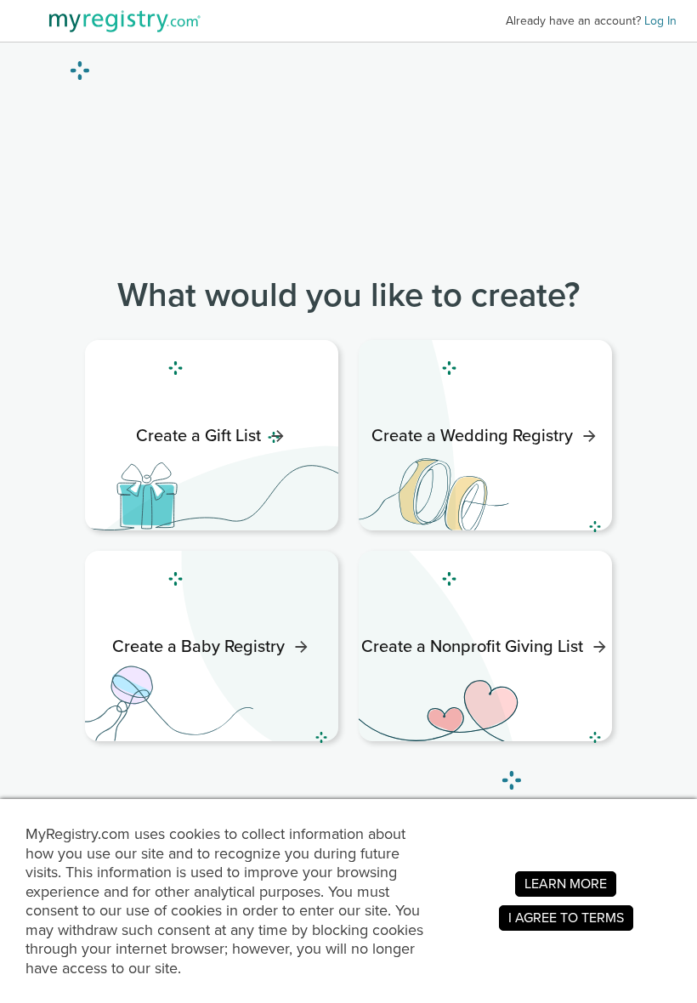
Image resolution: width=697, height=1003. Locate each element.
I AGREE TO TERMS (566, 917)
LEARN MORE (565, 883)
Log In (660, 21)
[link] (211, 435)
